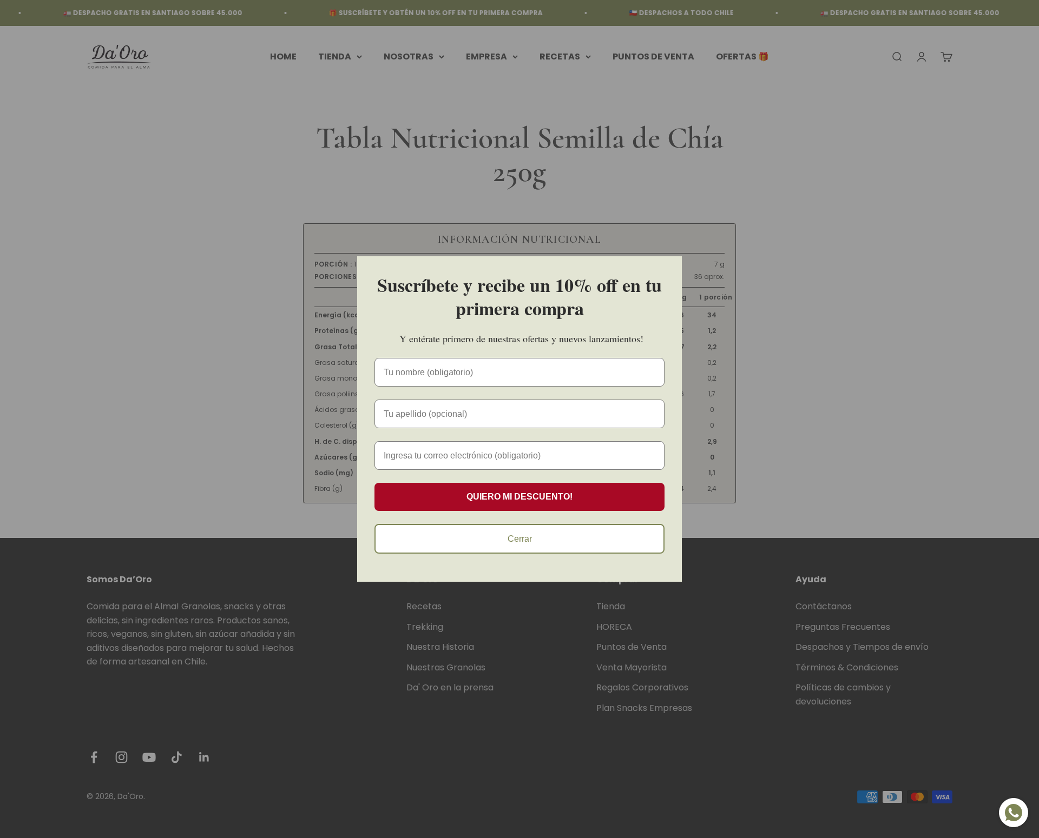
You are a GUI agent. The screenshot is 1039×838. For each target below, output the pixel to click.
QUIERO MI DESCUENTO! (519, 496)
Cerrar (520, 538)
